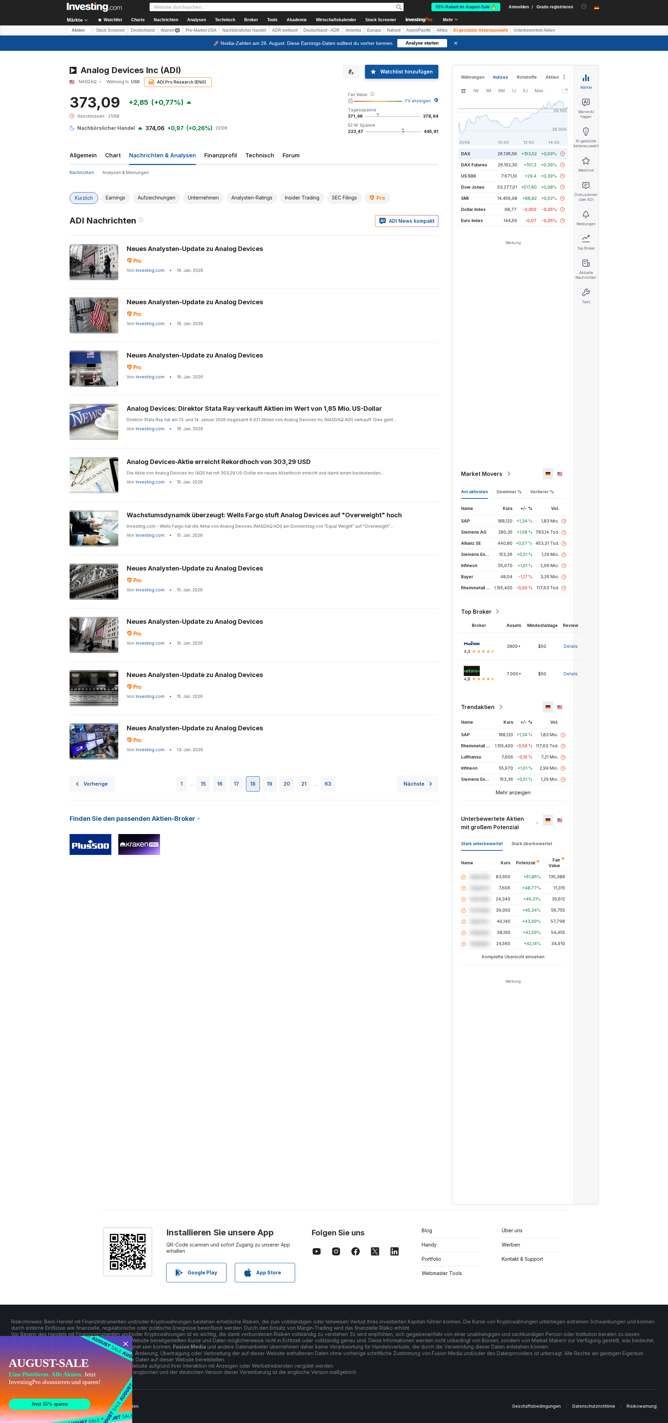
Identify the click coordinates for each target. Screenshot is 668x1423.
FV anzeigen (418, 100)
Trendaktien (477, 706)
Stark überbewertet (531, 843)
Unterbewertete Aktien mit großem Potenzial (492, 823)
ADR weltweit (284, 30)
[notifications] (584, 6)
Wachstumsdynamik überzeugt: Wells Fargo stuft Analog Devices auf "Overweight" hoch (264, 515)
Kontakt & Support (522, 1259)
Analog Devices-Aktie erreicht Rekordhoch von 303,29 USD (219, 461)
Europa (374, 30)
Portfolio (431, 1259)
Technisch (259, 155)
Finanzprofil (220, 155)
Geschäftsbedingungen (536, 1406)
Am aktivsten (474, 491)
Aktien (78, 30)
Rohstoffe (527, 77)
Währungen (472, 77)
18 (253, 784)
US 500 (468, 176)
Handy (429, 1245)
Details (571, 646)
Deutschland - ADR (321, 30)
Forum (291, 155)
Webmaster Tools (442, 1273)
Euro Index (472, 220)
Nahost (393, 30)
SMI (465, 198)
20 (287, 784)
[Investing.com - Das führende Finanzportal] (94, 7)
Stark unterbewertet (482, 843)
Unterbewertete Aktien (534, 30)
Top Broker (476, 611)
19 (269, 784)
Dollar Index (473, 209)
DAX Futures (474, 164)
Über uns (512, 1230)
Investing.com (150, 270)
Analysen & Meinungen (125, 172)
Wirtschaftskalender (336, 19)
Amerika (353, 30)
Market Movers (481, 473)
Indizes (500, 77)
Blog (427, 1230)
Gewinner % (509, 491)
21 (304, 784)
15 (203, 784)
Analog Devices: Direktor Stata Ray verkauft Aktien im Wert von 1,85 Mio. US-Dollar (254, 408)
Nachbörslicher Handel (244, 30)
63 (328, 784)
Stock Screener (380, 19)
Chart (113, 155)
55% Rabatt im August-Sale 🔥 (466, 7)
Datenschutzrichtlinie (593, 1406)
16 (220, 784)
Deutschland (143, 30)
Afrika (442, 30)
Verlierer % (542, 491)
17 (236, 784)
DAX (465, 153)
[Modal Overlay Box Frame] (66, 1379)
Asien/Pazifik (418, 30)
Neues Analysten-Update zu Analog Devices (195, 248)
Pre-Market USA (201, 30)
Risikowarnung (642, 1406)
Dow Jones (472, 187)
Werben (511, 1245)
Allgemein (83, 155)
